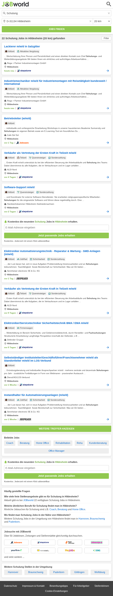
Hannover (84, 518)
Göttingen (79, 572)
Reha (80, 443)
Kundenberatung (98, 443)
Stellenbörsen (101, 586)
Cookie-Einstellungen (56, 591)
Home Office (42, 443)
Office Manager (56, 451)
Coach (9, 443)
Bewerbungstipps (59, 586)
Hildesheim (35, 38)
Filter (106, 38)
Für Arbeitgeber (81, 586)
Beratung (24, 443)
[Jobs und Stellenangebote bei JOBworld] (15, 4)
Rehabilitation (63, 443)
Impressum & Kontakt (33, 586)
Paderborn (14, 522)
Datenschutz (10, 586)
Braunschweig (97, 518)
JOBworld (28, 500)
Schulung (11, 38)
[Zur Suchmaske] (109, 4)
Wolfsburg (99, 572)
